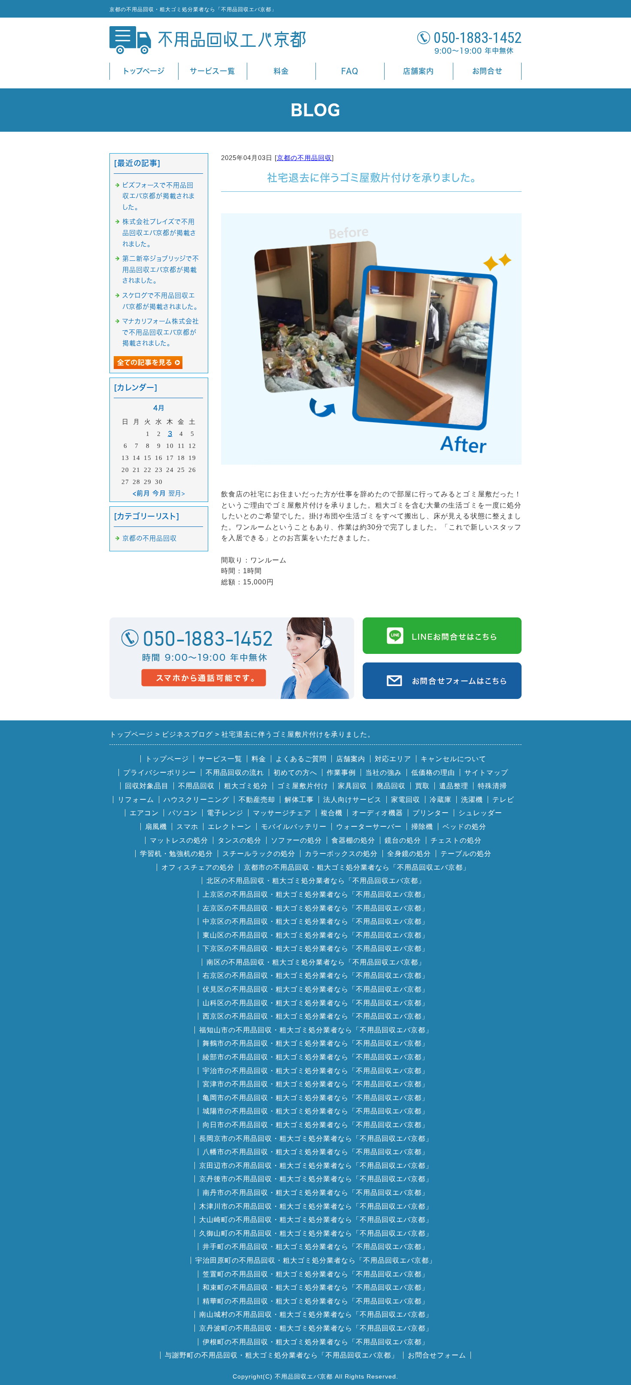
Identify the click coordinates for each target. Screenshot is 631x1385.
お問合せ (487, 71)
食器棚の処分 (353, 840)
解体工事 (299, 799)
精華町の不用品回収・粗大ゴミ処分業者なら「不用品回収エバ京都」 (316, 1301)
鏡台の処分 (403, 840)
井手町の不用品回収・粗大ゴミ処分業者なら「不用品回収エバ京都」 (316, 1246)
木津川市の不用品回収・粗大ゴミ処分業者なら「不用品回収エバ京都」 (316, 1206)
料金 (281, 71)
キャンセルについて (453, 758)
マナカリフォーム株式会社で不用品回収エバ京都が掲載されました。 (160, 332)
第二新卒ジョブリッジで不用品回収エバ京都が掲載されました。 (160, 269)
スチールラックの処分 (258, 853)
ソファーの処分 (296, 840)
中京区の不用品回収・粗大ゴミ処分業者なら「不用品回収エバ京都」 (316, 921)
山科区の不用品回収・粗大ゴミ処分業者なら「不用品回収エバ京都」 (316, 1003)
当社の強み (383, 772)
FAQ (349, 71)
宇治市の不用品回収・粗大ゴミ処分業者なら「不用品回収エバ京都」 (316, 1070)
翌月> (176, 493)
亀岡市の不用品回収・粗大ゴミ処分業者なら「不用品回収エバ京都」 (316, 1097)
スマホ (187, 826)
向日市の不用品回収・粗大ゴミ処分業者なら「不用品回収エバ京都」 (316, 1124)
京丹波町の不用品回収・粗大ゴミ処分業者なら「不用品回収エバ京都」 (316, 1328)
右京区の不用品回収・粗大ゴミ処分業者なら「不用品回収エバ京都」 (316, 975)
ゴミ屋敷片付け (302, 785)
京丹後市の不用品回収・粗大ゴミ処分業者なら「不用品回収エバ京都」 (316, 1178)
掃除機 (422, 826)
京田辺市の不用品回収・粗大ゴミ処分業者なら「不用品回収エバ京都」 (316, 1165)
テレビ (503, 799)
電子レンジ (225, 812)
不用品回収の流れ (235, 772)
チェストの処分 (456, 840)
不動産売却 (257, 799)
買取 (422, 785)
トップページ (144, 71)
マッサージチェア (282, 812)
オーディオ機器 (377, 812)
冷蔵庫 (441, 799)
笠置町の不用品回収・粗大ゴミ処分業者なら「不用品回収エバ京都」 (316, 1274)
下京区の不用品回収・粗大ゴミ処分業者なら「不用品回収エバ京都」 (316, 948)
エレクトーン (230, 826)
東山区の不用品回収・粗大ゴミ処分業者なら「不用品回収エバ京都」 (316, 935)
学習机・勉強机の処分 (176, 853)
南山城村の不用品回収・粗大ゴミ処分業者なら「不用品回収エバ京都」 (316, 1314)
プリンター (431, 812)
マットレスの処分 (179, 840)
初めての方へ (295, 772)
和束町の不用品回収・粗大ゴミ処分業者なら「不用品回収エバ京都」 (316, 1287)
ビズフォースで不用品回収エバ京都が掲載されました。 (158, 196)
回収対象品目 (147, 785)
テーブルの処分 (465, 853)
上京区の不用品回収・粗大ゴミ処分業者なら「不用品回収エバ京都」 (316, 894)
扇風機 (156, 826)
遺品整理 (453, 785)
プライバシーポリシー (159, 772)
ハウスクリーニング (196, 799)
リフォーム (136, 799)
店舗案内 (418, 71)
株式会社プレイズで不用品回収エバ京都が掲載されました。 (159, 232)
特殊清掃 (492, 785)
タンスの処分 (239, 840)
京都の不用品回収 (304, 157)
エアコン (144, 812)
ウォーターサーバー (369, 826)
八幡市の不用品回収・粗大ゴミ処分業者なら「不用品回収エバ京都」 (316, 1151)
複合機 (332, 812)
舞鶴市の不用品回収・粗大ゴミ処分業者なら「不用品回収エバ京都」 (316, 1043)
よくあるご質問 (301, 758)
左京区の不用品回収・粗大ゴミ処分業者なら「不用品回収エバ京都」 (316, 908)
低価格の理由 (433, 772)
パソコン (182, 812)
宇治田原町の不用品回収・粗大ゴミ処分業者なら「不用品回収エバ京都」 (315, 1260)
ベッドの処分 (464, 826)
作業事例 (341, 772)
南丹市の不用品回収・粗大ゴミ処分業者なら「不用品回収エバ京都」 (316, 1192)
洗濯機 (472, 799)
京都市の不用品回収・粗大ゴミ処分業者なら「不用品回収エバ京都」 (357, 867)
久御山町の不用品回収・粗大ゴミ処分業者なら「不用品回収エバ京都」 (316, 1233)
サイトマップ (486, 772)
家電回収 (405, 799)
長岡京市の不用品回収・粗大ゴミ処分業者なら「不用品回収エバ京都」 (316, 1138)
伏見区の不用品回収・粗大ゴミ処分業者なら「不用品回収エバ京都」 (316, 989)
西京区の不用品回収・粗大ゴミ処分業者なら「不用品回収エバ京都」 (316, 1016)
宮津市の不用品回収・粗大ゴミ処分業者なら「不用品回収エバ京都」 (316, 1084)
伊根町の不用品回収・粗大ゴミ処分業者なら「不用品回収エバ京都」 (316, 1342)
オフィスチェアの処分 (197, 867)
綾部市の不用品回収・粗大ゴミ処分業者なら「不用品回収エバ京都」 (316, 1057)
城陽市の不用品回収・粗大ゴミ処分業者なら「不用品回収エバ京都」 (316, 1111)
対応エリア (393, 758)
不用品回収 (196, 785)
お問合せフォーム (437, 1355)
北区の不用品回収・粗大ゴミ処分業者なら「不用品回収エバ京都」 (315, 880)
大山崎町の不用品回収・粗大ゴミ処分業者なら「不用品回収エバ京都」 (316, 1219)
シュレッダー (480, 812)
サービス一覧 (212, 71)
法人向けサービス (352, 799)
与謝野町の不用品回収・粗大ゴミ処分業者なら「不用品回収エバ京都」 (281, 1355)
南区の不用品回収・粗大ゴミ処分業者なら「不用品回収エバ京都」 (315, 962)
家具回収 (352, 785)
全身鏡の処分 (409, 853)
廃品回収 (391, 785)
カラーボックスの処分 (341, 853)
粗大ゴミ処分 (246, 785)
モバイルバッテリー (294, 826)
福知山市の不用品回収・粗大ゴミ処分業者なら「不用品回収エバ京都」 (316, 1030)
